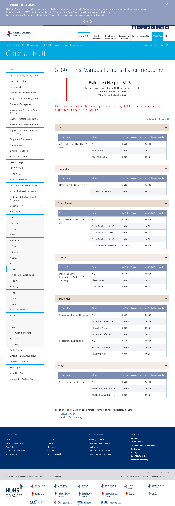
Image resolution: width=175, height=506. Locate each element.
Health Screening (18, 81)
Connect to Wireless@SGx (22, 379)
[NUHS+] (167, 27)
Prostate (16, 321)
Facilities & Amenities (20, 361)
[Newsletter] (134, 27)
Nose (14, 315)
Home (8, 45)
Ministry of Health (96, 440)
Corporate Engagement (21, 104)
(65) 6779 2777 (70, 413)
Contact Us (135, 434)
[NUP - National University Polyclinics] (157, 486)
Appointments (16, 145)
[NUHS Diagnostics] (134, 494)
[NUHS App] (139, 27)
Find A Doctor (11, 447)
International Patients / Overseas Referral (25, 112)
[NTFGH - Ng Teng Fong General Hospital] (64, 486)
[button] (161, 45)
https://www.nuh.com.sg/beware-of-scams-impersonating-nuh (73, 15)
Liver (14, 298)
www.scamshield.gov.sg (101, 12)
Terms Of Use (137, 441)
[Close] (167, 4)
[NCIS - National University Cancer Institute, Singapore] (64, 494)
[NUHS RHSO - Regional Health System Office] (40, 502)
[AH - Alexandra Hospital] (87, 486)
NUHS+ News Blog (55, 454)
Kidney (15, 286)
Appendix (16, 223)
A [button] (146, 45)
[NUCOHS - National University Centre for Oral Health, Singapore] (110, 494)
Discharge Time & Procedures (24, 185)
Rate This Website (138, 456)
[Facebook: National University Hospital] (153, 27)
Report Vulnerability (139, 459)
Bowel (14, 246)
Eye (41, 45)
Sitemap (134, 438)
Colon (14, 263)
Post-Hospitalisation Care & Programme (23, 198)
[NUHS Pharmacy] (157, 494)
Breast (15, 252)
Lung (14, 303)
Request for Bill (12, 454)
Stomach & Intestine (21, 332)
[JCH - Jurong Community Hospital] (134, 486)
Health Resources (96, 37)
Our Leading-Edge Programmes (25, 75)
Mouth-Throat (18, 309)
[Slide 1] (87, 21)
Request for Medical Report (23, 92)
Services (14, 69)
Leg (13, 292)
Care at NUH (83, 36)
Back (14, 234)
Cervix (14, 257)
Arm (14, 228)
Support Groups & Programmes (25, 98)
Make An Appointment (15, 450)
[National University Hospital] (18, 34)
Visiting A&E (15, 173)
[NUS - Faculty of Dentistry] (87, 502)
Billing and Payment (19, 156)
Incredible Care (17, 373)
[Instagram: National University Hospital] (158, 27)
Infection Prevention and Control (25, 124)
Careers (135, 36)
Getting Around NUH (14, 443)
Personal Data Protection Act (143, 445)
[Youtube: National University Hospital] (162, 27)
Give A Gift (51, 450)
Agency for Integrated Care (100, 454)
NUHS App (15, 367)
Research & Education (124, 37)
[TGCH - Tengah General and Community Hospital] (110, 486)
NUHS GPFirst (16, 168)
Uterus (15, 338)
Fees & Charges (17, 162)
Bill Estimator (32, 45)
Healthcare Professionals (110, 37)
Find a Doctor (16, 350)
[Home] (40, 486)
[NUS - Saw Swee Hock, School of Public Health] (110, 502)
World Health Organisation (100, 450)
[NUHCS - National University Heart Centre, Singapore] (87, 494)
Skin (14, 327)
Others (15, 344)
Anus (14, 217)
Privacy (134, 452)
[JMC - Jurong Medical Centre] (40, 494)
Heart (14, 280)
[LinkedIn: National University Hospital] (148, 27)
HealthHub (93, 447)
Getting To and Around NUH (23, 355)
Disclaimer (135, 449)
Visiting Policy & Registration (23, 191)
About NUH (145, 36)
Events (50, 443)
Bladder (15, 240)
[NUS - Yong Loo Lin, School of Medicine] (64, 502)
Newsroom (52, 447)
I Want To (156, 36)
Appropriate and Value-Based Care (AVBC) (24, 132)
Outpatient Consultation (21, 139)
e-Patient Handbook (19, 150)
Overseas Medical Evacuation (24, 118)
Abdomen (16, 211)
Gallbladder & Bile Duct (23, 275)
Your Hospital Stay (18, 179)
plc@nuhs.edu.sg (74, 417)
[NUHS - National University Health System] (15, 491)
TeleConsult (15, 87)
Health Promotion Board (99, 443)
